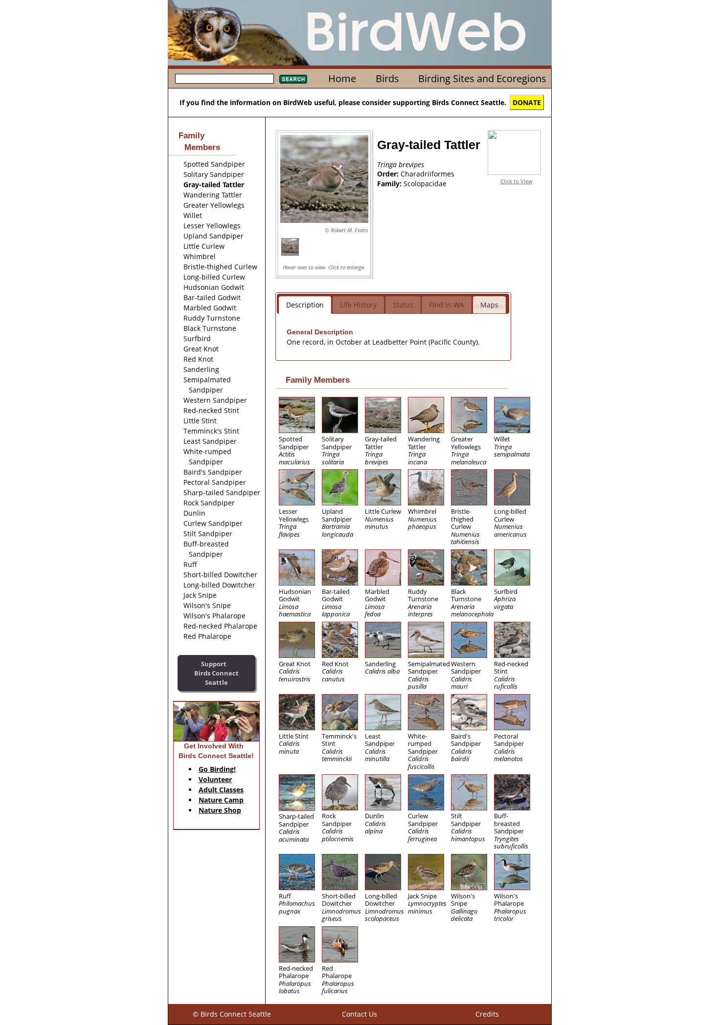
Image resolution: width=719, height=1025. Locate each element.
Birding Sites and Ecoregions (482, 78)
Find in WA (446, 304)
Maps (489, 304)
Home (342, 78)
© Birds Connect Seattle (232, 1014)
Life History (358, 304)
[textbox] (224, 79)
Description (305, 304)
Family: (390, 183)
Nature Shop (220, 810)
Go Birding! (217, 769)
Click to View (516, 181)
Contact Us (359, 1014)
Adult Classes (221, 789)
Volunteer (215, 779)
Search (293, 79)
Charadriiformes (427, 173)
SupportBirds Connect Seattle (216, 672)
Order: (389, 173)
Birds (387, 78)
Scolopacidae (425, 183)
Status (403, 304)
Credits (487, 1014)
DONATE (527, 102)
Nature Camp (221, 800)
